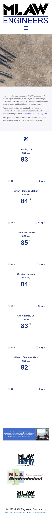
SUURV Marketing (38, 512)
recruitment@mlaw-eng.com (35, 113)
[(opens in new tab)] (26, 477)
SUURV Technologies (15, 512)
